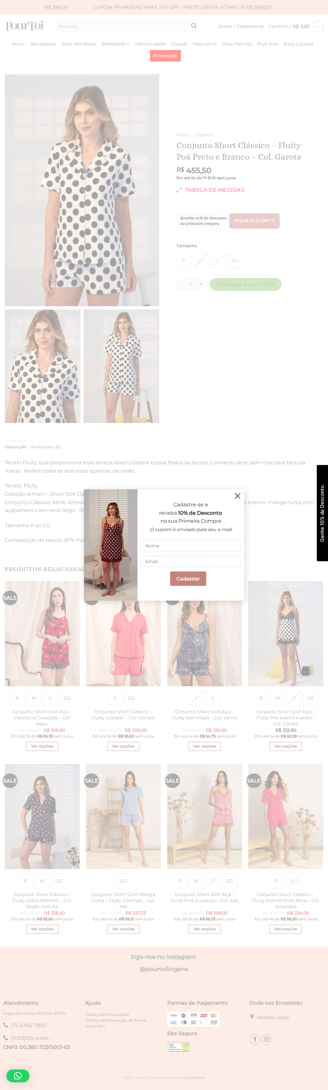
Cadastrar (188, 579)
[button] (17, 1075)
